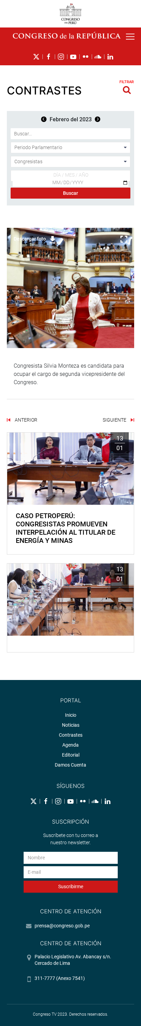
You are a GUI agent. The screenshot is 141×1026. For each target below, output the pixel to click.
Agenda (70, 745)
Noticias (70, 725)
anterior (25, 420)
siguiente (115, 420)
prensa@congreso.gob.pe (62, 925)
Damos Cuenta (70, 765)
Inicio (70, 715)
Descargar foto (30, 239)
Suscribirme (70, 886)
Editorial (70, 755)
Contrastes (70, 735)
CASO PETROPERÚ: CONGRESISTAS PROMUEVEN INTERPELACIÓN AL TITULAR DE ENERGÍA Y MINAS (65, 528)
